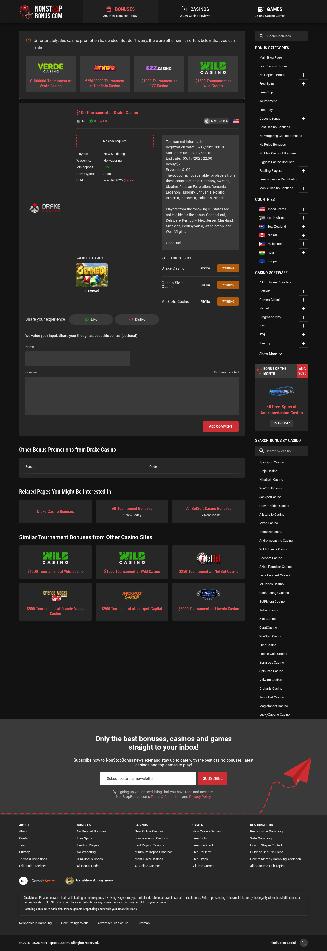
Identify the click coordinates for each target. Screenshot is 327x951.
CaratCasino (268, 627)
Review (205, 268)
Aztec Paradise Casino (275, 567)
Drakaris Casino (270, 688)
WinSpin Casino (270, 636)
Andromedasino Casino (276, 540)
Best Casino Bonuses (274, 127)
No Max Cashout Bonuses (278, 153)
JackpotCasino (270, 497)
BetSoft (264, 291)
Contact (24, 838)
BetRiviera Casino (272, 601)
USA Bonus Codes (90, 859)
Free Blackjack (203, 845)
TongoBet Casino (271, 697)
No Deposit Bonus (272, 75)
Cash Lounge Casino (274, 593)
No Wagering (86, 852)
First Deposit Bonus (273, 66)
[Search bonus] (261, 36)
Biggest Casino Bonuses (277, 162)
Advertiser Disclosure (112, 923)
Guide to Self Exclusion (266, 852)
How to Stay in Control (266, 845)
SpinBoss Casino (271, 662)
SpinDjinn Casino (271, 462)
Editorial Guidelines (33, 866)
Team (23, 845)
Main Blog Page (270, 57)
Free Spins (267, 84)
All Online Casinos (148, 866)
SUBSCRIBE (213, 778)
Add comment (220, 426)
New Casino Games (206, 831)
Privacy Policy (200, 797)
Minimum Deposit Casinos (154, 852)
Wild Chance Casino (273, 549)
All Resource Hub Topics (267, 866)
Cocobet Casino (270, 558)
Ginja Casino (268, 471)
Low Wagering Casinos (151, 838)
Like (94, 320)
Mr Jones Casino (271, 584)
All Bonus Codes (88, 866)
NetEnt (264, 308)
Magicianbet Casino (273, 706)
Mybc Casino (268, 523)
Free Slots (199, 838)
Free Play (266, 110)
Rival (262, 326)
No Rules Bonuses (272, 144)
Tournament (268, 101)
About (23, 831)
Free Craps (200, 859)
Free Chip (266, 92)
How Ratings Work (74, 923)
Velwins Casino (270, 680)
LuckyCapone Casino (274, 715)
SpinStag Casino (271, 671)
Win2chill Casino (271, 488)
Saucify (264, 343)
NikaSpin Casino (271, 480)
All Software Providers (275, 282)
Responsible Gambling (266, 831)
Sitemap (144, 923)
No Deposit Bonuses (92, 831)
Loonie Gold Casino (273, 654)
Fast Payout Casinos (149, 845)
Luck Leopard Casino (274, 575)
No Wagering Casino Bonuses (280, 136)
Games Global (269, 300)
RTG (262, 334)
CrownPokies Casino (274, 506)
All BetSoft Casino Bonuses (208, 511)
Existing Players (270, 171)
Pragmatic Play (270, 317)
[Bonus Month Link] (281, 397)
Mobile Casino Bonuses (276, 188)
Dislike (140, 320)
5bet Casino (267, 645)
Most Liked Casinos (149, 859)
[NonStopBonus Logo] (41, 11)
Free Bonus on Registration (278, 179)
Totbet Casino (269, 610)
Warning (228, 268)
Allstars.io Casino (271, 514)
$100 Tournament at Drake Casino (107, 112)
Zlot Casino (267, 619)
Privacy (24, 852)
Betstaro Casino (270, 532)
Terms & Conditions (166, 797)
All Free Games (203, 866)
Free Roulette (202, 852)
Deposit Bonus (270, 118)
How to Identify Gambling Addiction (275, 859)
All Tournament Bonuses (132, 511)
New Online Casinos (149, 831)
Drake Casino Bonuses (55, 511)
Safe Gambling (261, 838)
